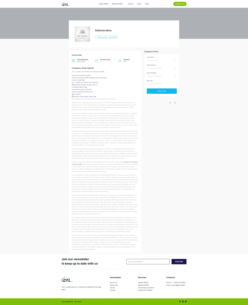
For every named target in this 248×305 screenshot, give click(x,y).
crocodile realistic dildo (79, 87)
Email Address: (151, 65)
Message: (150, 81)
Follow (114, 37)
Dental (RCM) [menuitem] (103, 4)
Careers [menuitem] (130, 4)
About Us (113, 282)
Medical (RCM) (143, 285)
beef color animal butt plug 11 (81, 75)
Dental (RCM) (143, 282)
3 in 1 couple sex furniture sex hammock (85, 82)
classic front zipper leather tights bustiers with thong (89, 78)
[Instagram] (185, 301)
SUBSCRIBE (179, 261)
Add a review (102, 37)
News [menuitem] (147, 4)
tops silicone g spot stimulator (82, 89)
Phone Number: (152, 73)
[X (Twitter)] (183, 301)
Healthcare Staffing (145, 290)
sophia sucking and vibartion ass (82, 92)
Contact (113, 290)
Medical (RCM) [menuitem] (117, 4)
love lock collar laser (78, 80)
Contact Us (180, 4)
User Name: (150, 57)
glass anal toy (76, 94)
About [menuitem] (139, 4)
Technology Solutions (146, 288)
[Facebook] (180, 301)
